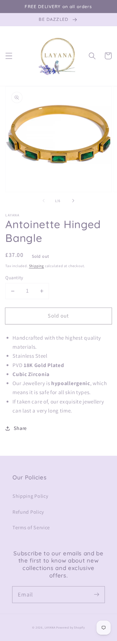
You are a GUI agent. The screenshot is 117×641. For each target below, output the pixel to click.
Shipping (36, 265)
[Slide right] (73, 201)
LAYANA (50, 627)
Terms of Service (31, 527)
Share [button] (20, 428)
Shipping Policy (30, 496)
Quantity (14, 277)
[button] (9, 56)
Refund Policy (28, 512)
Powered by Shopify (70, 627)
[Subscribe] (97, 594)
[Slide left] (44, 201)
